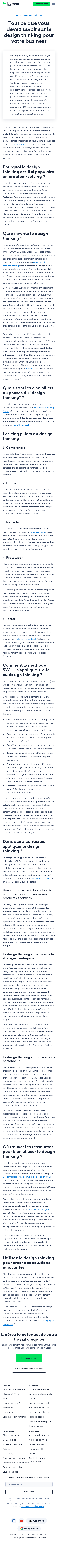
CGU (39, 1534)
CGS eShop (30, 1534)
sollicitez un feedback (26, 639)
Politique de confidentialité (25, 1538)
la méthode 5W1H (21, 425)
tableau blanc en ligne (38, 1209)
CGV (21, 1534)
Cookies (42, 1538)
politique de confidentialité (33, 1506)
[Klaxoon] (11, 3)
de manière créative (42, 878)
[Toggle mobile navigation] (54, 4)
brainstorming (38, 532)
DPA (46, 1534)
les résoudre (20, 144)
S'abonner (29, 1491)
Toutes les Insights (30, 15)
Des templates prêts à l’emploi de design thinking (27, 1177)
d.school (30, 368)
